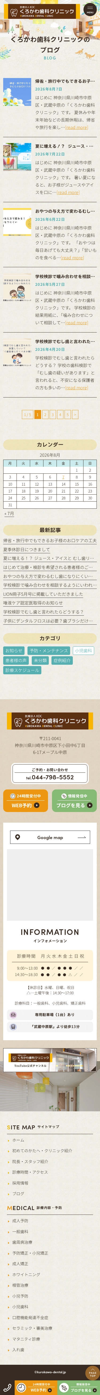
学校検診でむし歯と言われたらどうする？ (43, 611)
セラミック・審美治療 (32, 1328)
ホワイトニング (26, 1274)
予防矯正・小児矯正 (30, 1253)
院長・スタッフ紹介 (30, 1161)
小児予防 (20, 1296)
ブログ (18, 1194)
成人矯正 (20, 1263)
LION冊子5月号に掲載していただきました (43, 594)
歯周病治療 (22, 1242)
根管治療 (20, 1285)
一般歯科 (20, 1231)
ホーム (18, 1140)
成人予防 (20, 1220)
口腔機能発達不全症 (30, 1317)
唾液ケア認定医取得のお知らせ (33, 602)
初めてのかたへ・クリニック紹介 (42, 1150)
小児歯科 (20, 1306)
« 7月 (9, 513)
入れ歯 (18, 1349)
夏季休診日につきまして (26, 549)
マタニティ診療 (26, 1339)
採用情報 (20, 1183)
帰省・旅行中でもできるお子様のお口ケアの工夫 (50, 540)
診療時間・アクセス (30, 1172)
